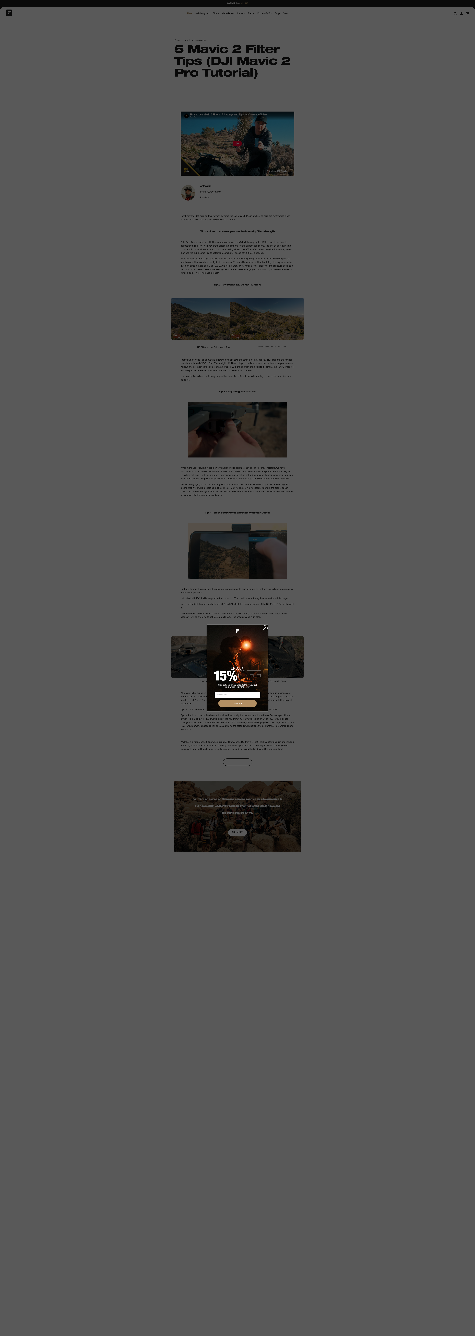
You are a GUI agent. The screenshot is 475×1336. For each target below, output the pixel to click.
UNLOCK (237, 703)
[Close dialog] (265, 628)
